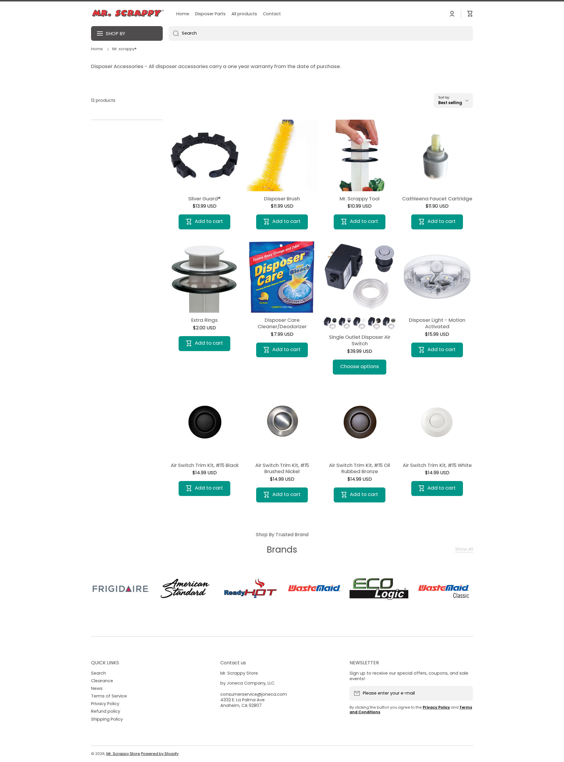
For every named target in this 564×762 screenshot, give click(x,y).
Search (98, 673)
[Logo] (127, 14)
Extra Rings (204, 320)
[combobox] (321, 33)
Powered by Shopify (160, 753)
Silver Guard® (204, 199)
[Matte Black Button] (330, 323)
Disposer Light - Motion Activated (437, 323)
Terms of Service (109, 696)
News (97, 688)
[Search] (174, 33)
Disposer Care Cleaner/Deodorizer (282, 323)
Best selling (450, 103)
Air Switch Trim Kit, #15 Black (205, 465)
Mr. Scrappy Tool (360, 199)
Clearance (102, 681)
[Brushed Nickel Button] (389, 323)
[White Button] (359, 323)
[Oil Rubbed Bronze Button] (374, 323)
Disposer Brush (282, 199)
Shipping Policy (107, 719)
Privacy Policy (105, 704)
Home (97, 49)
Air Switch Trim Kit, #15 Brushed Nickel (282, 468)
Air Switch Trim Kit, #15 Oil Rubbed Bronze (359, 468)
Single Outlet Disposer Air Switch (359, 340)
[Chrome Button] (344, 323)
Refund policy (105, 711)
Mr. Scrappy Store (123, 753)
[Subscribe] (465, 693)
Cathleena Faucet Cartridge (437, 199)
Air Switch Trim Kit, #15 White (437, 465)
